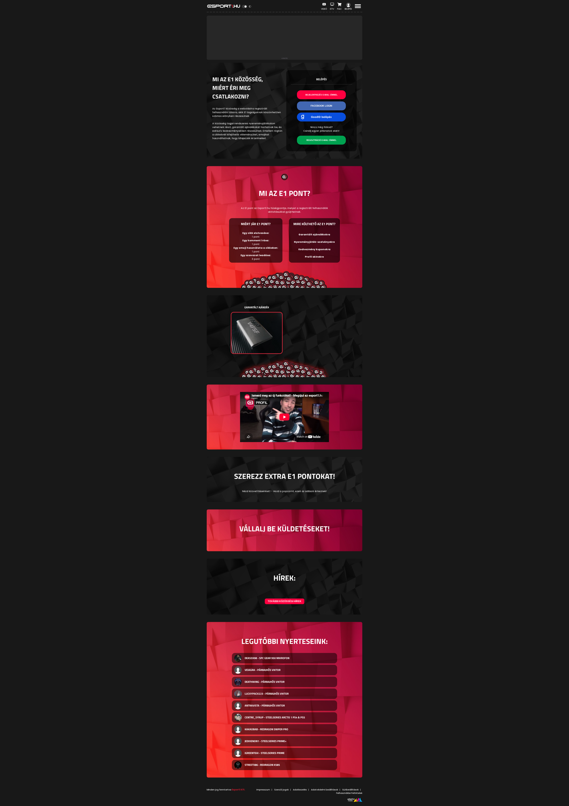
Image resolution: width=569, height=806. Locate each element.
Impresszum (263, 789)
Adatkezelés (300, 789)
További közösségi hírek (284, 601)
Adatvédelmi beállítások (324, 789)
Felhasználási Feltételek (349, 793)
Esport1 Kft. (238, 789)
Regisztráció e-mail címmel (321, 140)
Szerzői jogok (281, 789)
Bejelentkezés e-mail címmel (321, 95)
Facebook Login (321, 106)
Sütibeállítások (350, 789)
